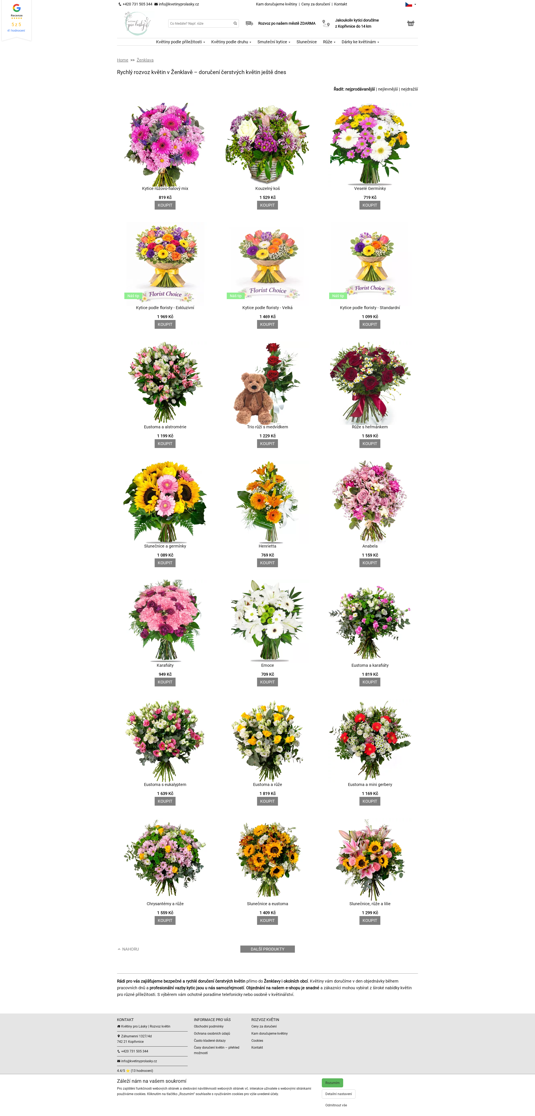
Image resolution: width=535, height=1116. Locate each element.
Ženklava (145, 60)
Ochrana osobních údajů (212, 1033)
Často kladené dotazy (210, 1041)
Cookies (257, 1041)
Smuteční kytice (272, 41)
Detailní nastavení (338, 1094)
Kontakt (340, 4)
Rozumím (332, 1083)
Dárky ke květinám (359, 41)
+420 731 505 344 (137, 4)
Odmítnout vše (336, 1105)
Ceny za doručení (315, 4)
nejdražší (409, 89)
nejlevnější (388, 89)
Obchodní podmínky (209, 1026)
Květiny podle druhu (230, 41)
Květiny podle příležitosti (179, 41)
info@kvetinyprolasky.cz (178, 4)
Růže (328, 41)
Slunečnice (307, 41)
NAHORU (130, 949)
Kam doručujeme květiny (276, 4)
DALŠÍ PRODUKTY (267, 949)
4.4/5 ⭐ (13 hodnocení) (135, 1071)
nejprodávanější (360, 89)
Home (122, 60)
